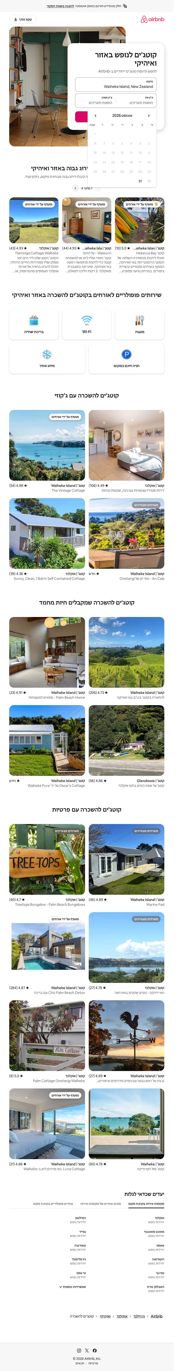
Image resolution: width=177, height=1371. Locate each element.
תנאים (80, 1363)
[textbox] (136, 102)
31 (140, 181)
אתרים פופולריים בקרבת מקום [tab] (53, 1204)
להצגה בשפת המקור (60, 6)
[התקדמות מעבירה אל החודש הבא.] (95, 115)
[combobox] (116, 86)
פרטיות (93, 1363)
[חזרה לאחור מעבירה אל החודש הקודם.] (148, 115)
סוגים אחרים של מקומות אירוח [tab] (100, 1204)
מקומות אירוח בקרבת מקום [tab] (146, 1204)
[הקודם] (98, 188)
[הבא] (75, 188)
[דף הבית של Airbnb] (152, 19)
